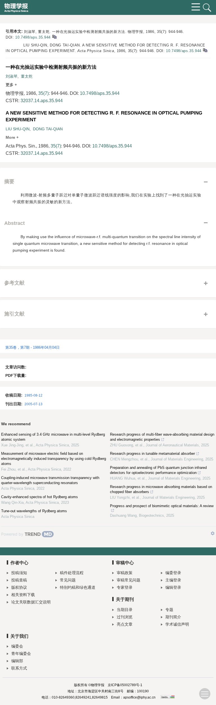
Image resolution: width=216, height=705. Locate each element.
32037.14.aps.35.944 (42, 100)
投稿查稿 (19, 580)
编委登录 (173, 572)
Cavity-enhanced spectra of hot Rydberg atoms (39, 497)
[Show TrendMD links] (212, 533)
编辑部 (17, 661)
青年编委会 (21, 653)
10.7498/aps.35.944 (33, 37)
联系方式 (19, 668)
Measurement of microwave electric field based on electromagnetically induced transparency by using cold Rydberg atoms (53, 458)
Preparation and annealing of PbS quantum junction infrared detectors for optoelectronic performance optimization (158, 470)
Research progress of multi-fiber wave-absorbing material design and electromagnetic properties (162, 437)
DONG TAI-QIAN (48, 129)
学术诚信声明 (177, 624)
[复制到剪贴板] (54, 36)
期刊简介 (173, 617)
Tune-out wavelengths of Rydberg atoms (34, 511)
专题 (169, 609)
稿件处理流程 (72, 572)
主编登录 (173, 580)
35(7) (43, 93)
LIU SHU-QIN (18, 129)
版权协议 (19, 587)
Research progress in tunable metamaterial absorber (152, 453)
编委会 (17, 646)
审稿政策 (124, 572)
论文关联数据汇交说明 (31, 602)
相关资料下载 (23, 594)
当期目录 (124, 609)
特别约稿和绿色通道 (77, 587)
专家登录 (124, 587)
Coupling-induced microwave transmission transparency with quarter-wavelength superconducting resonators (50, 480)
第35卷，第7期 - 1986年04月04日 (32, 347)
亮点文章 (124, 624)
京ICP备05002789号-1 (125, 685)
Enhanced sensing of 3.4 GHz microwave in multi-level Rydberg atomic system (53, 437)
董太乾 (27, 76)
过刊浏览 (124, 617)
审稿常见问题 (128, 580)
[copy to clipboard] (204, 50)
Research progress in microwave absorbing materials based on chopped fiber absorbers (161, 489)
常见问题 (68, 580)
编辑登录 (173, 587)
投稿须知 (19, 572)
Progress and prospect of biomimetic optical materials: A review (161, 506)
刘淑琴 (11, 76)
